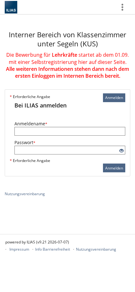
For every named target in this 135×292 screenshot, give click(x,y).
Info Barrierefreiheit (52, 249)
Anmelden (114, 97)
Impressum (19, 249)
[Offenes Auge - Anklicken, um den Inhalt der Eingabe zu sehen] (121, 151)
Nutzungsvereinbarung (25, 193)
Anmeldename (30, 124)
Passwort (24, 142)
